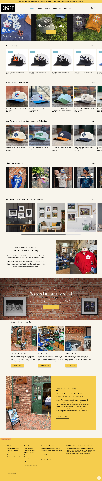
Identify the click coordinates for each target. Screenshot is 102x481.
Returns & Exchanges (29, 452)
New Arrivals (11, 46)
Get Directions (62, 416)
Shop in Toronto (28, 459)
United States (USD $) (11, 473)
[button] (10, 60)
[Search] (95, 8)
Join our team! (10, 459)
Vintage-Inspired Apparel (13, 454)
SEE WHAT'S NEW (44, 365)
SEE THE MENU (71, 365)
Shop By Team (57, 8)
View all (94, 46)
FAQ (8, 452)
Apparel (39, 8)
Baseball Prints (51, 217)
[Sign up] (61, 454)
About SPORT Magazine (13, 450)
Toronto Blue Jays (62, 177)
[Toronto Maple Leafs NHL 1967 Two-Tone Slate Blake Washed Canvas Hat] (85, 135)
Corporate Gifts (28, 463)
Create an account (28, 448)
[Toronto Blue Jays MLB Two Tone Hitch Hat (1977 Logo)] (17, 96)
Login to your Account (29, 450)
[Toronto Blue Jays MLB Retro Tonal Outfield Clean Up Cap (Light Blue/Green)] (62, 96)
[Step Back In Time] (51, 338)
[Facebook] (41, 459)
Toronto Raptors (39, 177)
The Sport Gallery (13, 476)
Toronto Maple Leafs (17, 177)
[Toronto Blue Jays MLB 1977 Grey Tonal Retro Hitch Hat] (85, 96)
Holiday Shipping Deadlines (30, 465)
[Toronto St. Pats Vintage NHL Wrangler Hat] (39, 135)
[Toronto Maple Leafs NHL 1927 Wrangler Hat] (17, 135)
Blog (8, 461)
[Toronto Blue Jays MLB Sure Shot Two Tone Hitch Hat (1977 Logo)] (39, 96)
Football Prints (81, 217)
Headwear (47, 8)
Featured (32, 8)
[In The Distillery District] (24, 338)
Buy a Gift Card (28, 461)
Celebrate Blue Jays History (17, 82)
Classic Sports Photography (14, 456)
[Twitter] (50, 459)
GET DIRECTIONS (17, 365)
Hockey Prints (20, 217)
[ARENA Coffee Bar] (78, 338)
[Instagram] (44, 459)
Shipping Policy (27, 454)
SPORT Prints (67, 8)
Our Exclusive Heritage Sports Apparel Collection (26, 121)
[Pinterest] (47, 459)
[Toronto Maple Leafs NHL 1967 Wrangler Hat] (62, 135)
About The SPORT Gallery (13, 448)
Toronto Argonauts (85, 177)
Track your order (28, 456)
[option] (51, 20)
